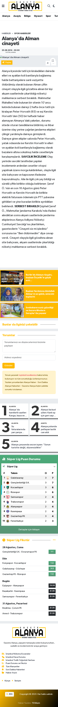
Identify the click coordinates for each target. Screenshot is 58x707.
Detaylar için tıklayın (29, 529)
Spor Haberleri (22, 34)
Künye (7, 681)
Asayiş (17, 16)
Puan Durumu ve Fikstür (16, 663)
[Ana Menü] (3, 6)
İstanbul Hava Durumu (16, 657)
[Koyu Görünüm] (54, 6)
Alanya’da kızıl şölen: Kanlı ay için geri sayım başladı (48, 413)
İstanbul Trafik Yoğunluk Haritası (20, 660)
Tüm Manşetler (13, 666)
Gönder (8, 365)
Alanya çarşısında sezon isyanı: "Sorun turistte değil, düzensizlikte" (30, 446)
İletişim (18, 681)
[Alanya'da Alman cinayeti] (29, 57)
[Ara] (49, 6)
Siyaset (38, 16)
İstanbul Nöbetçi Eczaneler (18, 654)
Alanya (6, 16)
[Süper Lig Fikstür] (54, 540)
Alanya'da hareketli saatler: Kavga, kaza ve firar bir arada (18, 413)
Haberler (6, 34)
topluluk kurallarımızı (28, 375)
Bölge (27, 16)
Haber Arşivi (11, 673)
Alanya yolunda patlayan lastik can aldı (49, 429)
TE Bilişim (36, 703)
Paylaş (8, 62)
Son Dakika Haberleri (15, 670)
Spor (48, 16)
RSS (11, 694)
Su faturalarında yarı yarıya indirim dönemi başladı (18, 429)
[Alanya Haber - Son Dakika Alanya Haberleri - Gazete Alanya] (25, 6)
